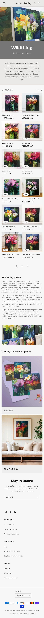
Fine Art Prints (11, 469)
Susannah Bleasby (15, 610)
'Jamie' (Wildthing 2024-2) (31, 115)
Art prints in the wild (12, 551)
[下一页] (27, 266)
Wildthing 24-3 (27, 143)
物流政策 (26, 613)
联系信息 (33, 613)
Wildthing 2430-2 (7, 115)
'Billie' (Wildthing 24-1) (9, 226)
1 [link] (16, 266)
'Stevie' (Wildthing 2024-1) (31, 254)
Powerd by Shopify (26, 610)
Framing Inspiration (11, 534)
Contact (7, 569)
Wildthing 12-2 (27, 171)
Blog (5, 547)
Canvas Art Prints (10, 529)
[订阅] (37, 497)
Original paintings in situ (13, 556)
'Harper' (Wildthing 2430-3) (11, 254)
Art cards (8, 410)
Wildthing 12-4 (6, 171)
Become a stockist (10, 578)
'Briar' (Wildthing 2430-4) (30, 199)
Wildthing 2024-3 (7, 143)
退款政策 (36, 610)
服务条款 (19, 613)
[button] (4, 3)
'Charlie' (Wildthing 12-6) (10, 199)
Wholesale (8, 573)
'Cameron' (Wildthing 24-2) (31, 226)
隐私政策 (12, 613)
